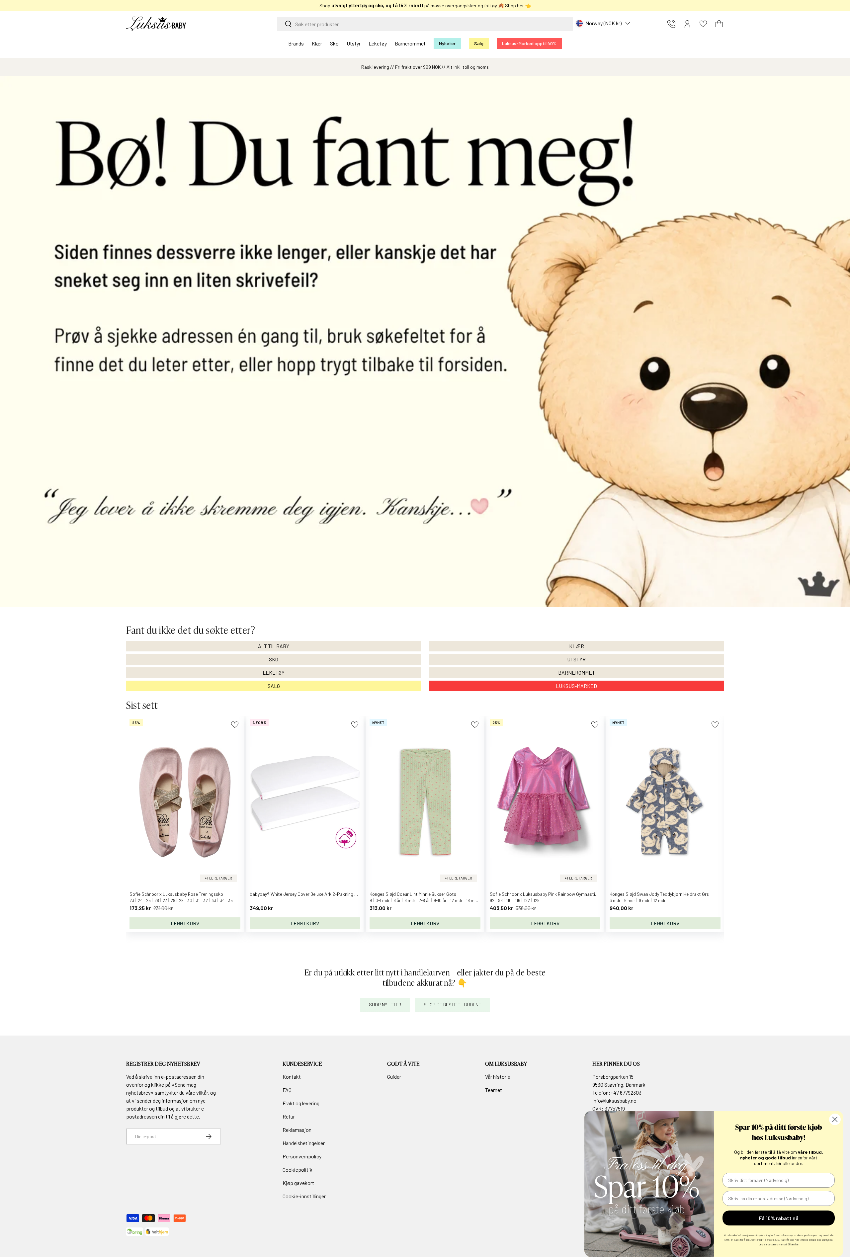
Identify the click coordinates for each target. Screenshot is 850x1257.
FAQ (287, 1090)
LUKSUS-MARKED (576, 686)
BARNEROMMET (576, 672)
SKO (273, 659)
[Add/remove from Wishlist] (234, 724)
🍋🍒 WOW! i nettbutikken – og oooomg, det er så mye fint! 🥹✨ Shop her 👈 (425, 5)
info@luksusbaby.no (614, 1100)
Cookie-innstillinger (304, 1196)
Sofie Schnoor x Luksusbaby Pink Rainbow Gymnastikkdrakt (550, 894)
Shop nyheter (385, 1004)
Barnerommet (410, 43)
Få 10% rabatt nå (779, 1218)
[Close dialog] (835, 1119)
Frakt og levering (301, 1103)
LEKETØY (274, 672)
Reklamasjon (297, 1130)
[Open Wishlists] (703, 24)
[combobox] (425, 24)
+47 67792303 (626, 1092)
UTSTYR (576, 659)
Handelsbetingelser (304, 1143)
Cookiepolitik (297, 1169)
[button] (719, 24)
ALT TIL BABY (273, 646)
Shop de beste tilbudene (452, 1004)
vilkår (202, 1092)
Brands (296, 43)
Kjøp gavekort (298, 1183)
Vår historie (497, 1076)
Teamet (493, 1090)
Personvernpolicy (302, 1156)
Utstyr (354, 43)
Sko (334, 43)
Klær (317, 43)
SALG (274, 686)
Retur (289, 1116)
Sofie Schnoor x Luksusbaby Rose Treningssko (176, 894)
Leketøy (378, 43)
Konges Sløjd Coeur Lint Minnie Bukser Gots (413, 894)
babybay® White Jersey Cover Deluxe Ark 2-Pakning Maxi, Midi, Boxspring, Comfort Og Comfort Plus (349, 894)
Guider (394, 1076)
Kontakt (292, 1076)
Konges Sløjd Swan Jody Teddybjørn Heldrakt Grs (659, 894)
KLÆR (576, 646)
